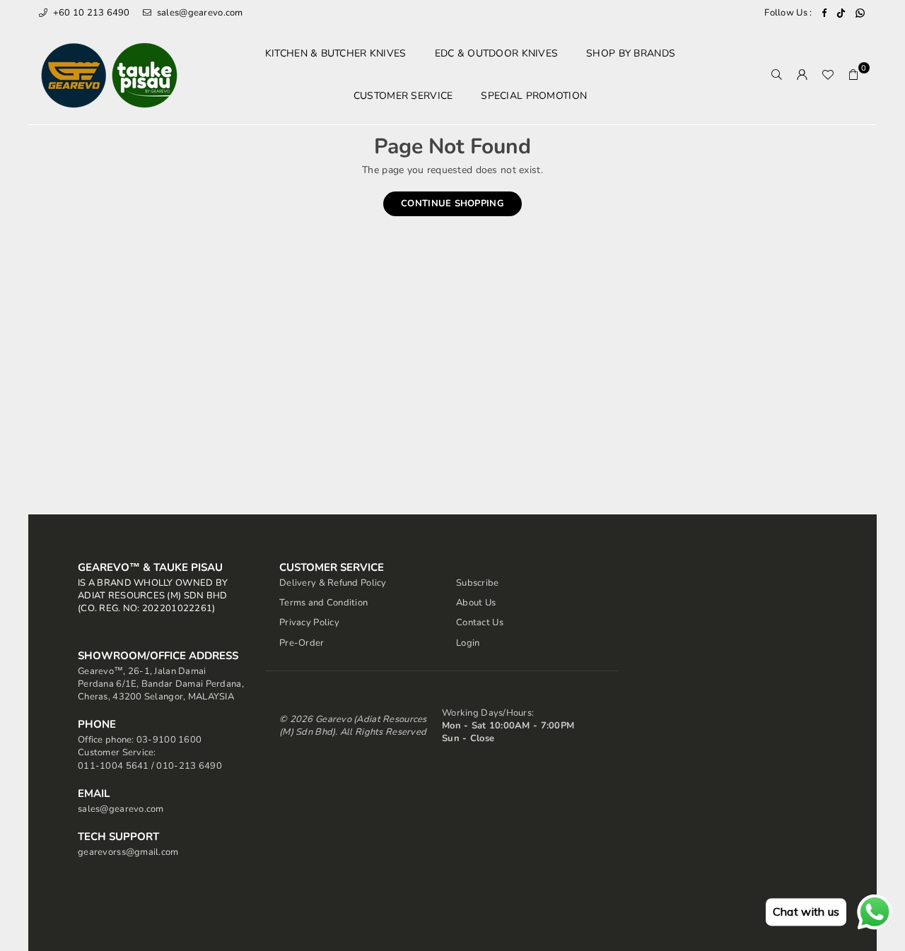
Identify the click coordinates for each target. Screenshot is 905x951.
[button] (853, 75)
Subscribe (477, 583)
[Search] (777, 75)
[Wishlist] (828, 75)
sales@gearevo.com (199, 12)
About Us (476, 602)
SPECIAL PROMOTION (534, 95)
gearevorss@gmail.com (128, 852)
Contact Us (479, 622)
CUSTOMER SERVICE (403, 95)
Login (467, 643)
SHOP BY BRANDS (630, 53)
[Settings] (802, 75)
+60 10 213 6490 (89, 12)
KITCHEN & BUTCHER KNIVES (336, 53)
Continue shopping (452, 203)
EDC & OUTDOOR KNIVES (497, 53)
